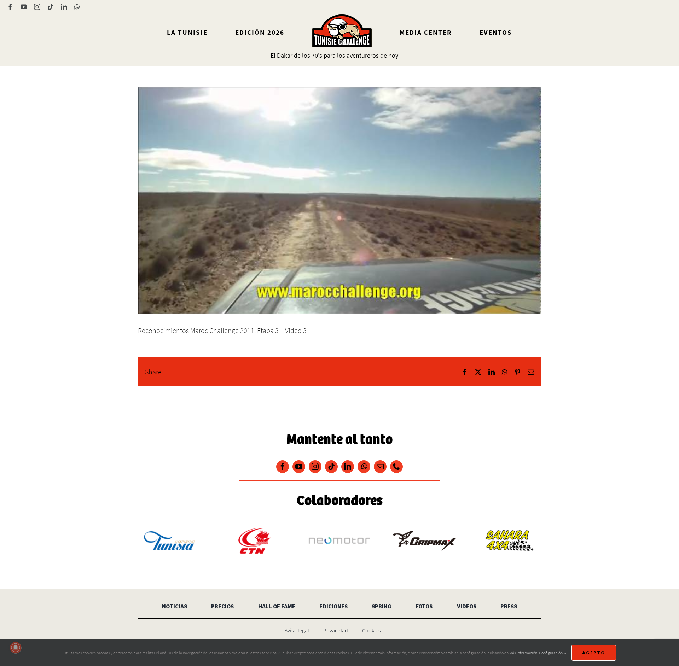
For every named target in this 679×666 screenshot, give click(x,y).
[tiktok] (331, 466)
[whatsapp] (364, 466)
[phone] (396, 466)
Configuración (551, 652)
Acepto (593, 653)
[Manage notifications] (15, 647)
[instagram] (315, 466)
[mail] (380, 466)
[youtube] (298, 466)
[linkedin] (347, 466)
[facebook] (282, 466)
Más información (523, 652)
